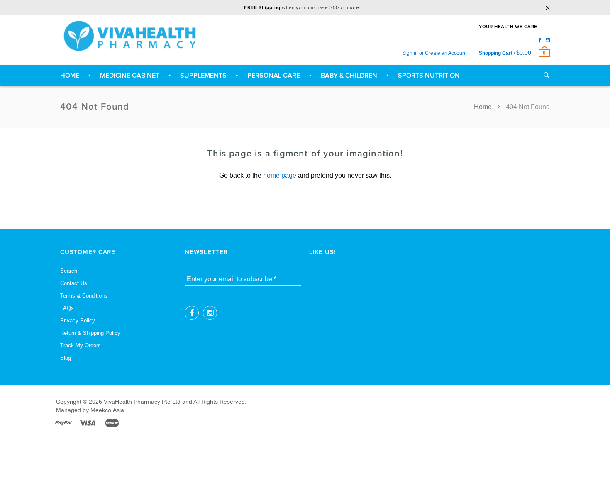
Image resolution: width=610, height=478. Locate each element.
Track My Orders (80, 345)
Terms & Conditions (83, 296)
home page (279, 175)
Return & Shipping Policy (90, 333)
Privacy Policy (77, 320)
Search (68, 271)
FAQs (67, 308)
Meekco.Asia (107, 410)
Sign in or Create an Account (434, 53)
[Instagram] (548, 40)
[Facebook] (540, 40)
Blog (65, 358)
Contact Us (73, 283)
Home (483, 106)
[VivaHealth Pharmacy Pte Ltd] (132, 35)
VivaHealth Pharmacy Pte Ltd (142, 401)
